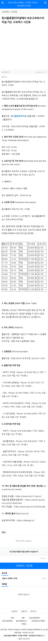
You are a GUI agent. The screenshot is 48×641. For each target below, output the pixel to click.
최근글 (4, 573)
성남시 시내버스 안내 (9, 578)
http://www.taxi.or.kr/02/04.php (29, 507)
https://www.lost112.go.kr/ (29, 496)
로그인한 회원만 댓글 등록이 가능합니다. (24, 552)
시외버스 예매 (21, 189)
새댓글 (4, 584)
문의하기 (33, 611)
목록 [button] (44, 558)
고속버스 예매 (8, 189)
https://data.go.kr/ (25, 520)
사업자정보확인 (7, 621)
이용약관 (14, 611)
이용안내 (24, 611)
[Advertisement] (20, 46)
